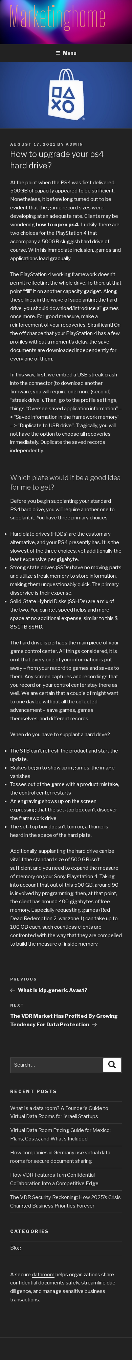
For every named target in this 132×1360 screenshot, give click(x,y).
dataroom (43, 1275)
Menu (69, 53)
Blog (15, 1248)
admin (74, 144)
